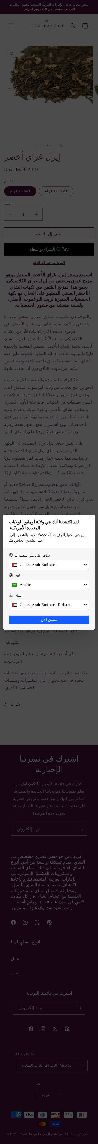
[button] (49, 565)
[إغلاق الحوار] (91, 519)
